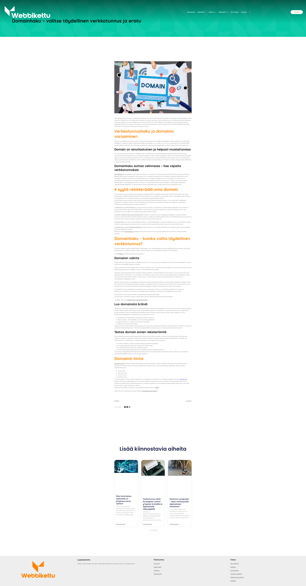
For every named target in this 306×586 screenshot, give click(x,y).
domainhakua (129, 231)
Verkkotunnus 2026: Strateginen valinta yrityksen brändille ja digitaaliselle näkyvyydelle (152, 504)
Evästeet (233, 581)
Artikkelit (244, 12)
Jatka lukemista (120, 524)
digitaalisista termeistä (149, 391)
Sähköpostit (222, 12)
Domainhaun (118, 174)
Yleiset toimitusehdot (237, 577)
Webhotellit (200, 12)
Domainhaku (191, 12)
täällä (121, 254)
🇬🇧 (250, 12)
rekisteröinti (183, 379)
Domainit (157, 563)
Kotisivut (211, 12)
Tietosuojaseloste (236, 574)
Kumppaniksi (234, 570)
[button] (125, 407)
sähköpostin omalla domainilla (137, 300)
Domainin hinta (119, 363)
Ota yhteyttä (235, 12)
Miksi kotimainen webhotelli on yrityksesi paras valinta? (123, 500)
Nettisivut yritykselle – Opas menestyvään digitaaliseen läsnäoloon (179, 503)
